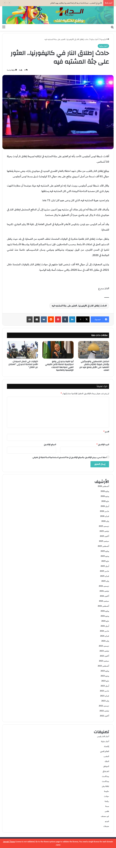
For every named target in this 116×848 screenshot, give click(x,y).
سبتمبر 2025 (104, 541)
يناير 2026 (105, 521)
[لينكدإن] (72, 319)
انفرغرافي (106, 771)
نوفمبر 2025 (104, 531)
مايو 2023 (105, 681)
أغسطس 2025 (103, 546)
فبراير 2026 (104, 516)
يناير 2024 (105, 641)
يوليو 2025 (105, 551)
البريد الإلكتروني (103, 444)
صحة (107, 806)
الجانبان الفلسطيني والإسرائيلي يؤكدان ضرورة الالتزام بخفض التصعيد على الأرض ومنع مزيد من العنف (94, 365)
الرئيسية (103, 39)
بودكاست (105, 776)
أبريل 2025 (105, 566)
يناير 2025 (105, 581)
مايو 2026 (105, 501)
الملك (107, 761)
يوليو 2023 (105, 671)
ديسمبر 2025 (104, 526)
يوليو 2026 (105, 491)
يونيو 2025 (105, 556)
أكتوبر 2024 (104, 596)
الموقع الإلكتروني (50, 444)
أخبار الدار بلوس (103, 736)
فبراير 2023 (104, 696)
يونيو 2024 (105, 616)
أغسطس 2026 (103, 486)
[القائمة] (3, 27)
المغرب (106, 756)
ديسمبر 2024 (104, 586)
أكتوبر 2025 (104, 536)
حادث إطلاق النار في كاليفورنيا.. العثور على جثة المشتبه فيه (78, 306)
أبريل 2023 (105, 686)
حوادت (106, 796)
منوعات (106, 826)
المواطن (106, 766)
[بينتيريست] (58, 319)
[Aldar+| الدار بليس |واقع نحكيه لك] (58, 15)
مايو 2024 (105, 621)
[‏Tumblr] (65, 319)
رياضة (107, 801)
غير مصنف (105, 816)
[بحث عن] (112, 27)
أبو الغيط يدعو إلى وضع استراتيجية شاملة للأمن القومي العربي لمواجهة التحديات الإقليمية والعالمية (59, 365)
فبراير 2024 (104, 636)
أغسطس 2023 (103, 666)
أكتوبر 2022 (104, 715)
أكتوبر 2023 (104, 656)
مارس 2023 (104, 691)
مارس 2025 (104, 571)
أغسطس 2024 (103, 606)
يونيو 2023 (105, 676)
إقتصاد (106, 746)
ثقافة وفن (105, 786)
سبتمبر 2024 (104, 601)
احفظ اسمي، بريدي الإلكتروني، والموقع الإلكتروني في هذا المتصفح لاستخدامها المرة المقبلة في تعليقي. (69, 457)
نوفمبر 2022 (104, 710)
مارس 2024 (104, 631)
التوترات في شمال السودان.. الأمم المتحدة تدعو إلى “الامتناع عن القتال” (23, 364)
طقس (107, 811)
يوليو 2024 (105, 611)
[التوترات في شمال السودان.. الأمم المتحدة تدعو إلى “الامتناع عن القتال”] (22, 350)
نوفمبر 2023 (104, 651)
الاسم (106, 431)
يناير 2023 (105, 701)
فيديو (107, 821)
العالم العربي (104, 751)
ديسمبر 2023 (104, 646)
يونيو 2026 (105, 496)
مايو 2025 (105, 561)
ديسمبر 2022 (104, 705)
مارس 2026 (104, 511)
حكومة (106, 791)
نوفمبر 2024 (104, 591)
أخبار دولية (94, 39)
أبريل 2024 (105, 626)
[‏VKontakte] (44, 319)
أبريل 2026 (105, 506)
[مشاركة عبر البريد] (37, 319)
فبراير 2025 (104, 576)
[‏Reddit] (51, 319)
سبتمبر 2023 (104, 661)
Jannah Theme (9, 841)
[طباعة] (30, 319)
